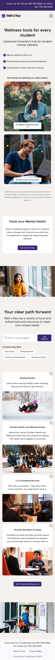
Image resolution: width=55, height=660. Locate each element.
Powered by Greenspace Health (27, 656)
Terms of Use (19, 651)
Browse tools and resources (27, 180)
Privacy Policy (35, 651)
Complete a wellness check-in (27, 126)
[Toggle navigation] (51, 16)
